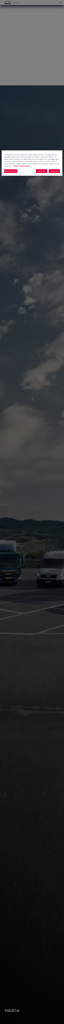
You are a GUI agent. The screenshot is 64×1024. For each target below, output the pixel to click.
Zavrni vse (41, 171)
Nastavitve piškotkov (10, 171)
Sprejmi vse (54, 171)
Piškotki (16, 166)
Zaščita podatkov (24, 166)
